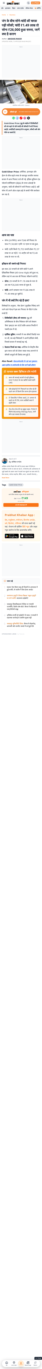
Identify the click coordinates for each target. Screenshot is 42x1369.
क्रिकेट (11, 523)
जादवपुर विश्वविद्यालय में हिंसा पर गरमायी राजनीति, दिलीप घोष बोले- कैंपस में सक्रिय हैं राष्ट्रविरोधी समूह (22, 606)
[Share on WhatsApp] (13, 118)
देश (6, 519)
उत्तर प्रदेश (20, 8)
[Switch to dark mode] (28, 3)
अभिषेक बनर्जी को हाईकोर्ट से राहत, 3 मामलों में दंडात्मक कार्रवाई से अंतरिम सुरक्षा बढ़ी (22, 616)
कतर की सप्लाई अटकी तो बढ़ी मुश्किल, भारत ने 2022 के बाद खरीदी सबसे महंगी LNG (22, 380)
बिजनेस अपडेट (29, 519)
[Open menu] (4, 3)
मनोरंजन (19, 519)
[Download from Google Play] (12, 536)
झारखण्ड (7, 8)
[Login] (21, 1363)
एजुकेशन (11, 519)
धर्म (6, 523)
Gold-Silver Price (15, 485)
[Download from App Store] (27, 536)
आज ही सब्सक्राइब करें (21, 505)
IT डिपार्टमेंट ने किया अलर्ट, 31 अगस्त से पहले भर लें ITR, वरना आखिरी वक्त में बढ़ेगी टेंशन (22, 400)
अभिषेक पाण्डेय (16, 462)
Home (4, 15)
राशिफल (18, 523)
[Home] (13, 3)
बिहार (13, 8)
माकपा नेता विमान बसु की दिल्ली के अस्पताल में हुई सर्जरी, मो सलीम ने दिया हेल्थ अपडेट (22, 588)
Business (12, 15)
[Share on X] (28, 118)
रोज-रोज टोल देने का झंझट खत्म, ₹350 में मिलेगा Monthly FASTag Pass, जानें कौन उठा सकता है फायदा (23, 412)
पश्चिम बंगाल (29, 8)
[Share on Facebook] (17, 118)
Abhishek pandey (15, 39)
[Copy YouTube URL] (21, 118)
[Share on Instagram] (24, 118)
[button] (21, 92)
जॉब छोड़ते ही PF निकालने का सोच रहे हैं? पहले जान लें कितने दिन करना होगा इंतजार (23, 390)
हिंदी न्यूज (25, 526)
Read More (5, 478)
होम (2, 8)
